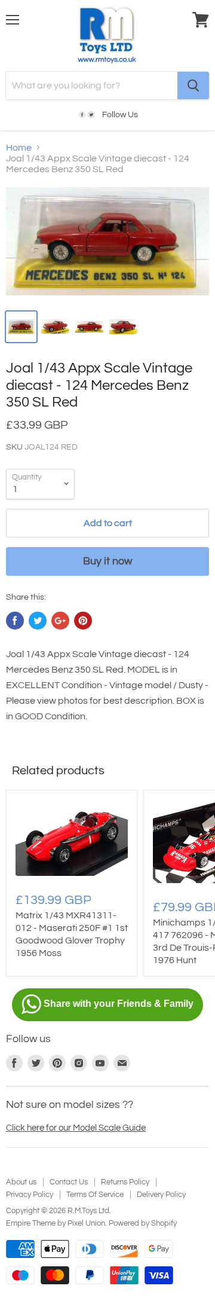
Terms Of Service (95, 1194)
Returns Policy (125, 1182)
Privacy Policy (29, 1194)
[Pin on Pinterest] (83, 621)
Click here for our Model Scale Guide (76, 1127)
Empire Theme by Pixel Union (55, 1223)
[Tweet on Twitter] (38, 621)
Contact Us (69, 1182)
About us (21, 1182)
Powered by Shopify (143, 1223)
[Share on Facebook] (15, 621)
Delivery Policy (161, 1194)
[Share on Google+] (60, 621)
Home (19, 147)
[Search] (193, 85)
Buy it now (107, 561)
